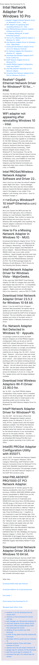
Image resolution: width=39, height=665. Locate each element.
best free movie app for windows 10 (18, 652)
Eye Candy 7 (7, 595)
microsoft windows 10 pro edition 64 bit (20, 623)
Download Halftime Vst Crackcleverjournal (17, 589)
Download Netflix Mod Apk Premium (15, 584)
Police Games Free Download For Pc (15, 601)
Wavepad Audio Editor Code (12, 607)
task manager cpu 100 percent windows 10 (21, 621)
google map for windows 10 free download (21, 650)
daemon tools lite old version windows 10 (20, 648)
